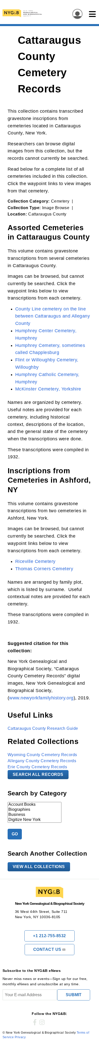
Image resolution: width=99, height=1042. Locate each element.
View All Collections (39, 866)
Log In (75, 14)
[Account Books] (34, 804)
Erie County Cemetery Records (37, 767)
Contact (47, 949)
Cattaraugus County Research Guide (43, 728)
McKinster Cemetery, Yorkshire (48, 388)
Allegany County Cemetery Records (42, 761)
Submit (73, 995)
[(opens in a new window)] (35, 1022)
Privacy (20, 1037)
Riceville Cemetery (35, 561)
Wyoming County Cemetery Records (42, 755)
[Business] (34, 814)
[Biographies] (34, 809)
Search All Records (38, 774)
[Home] (42, 13)
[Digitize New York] (34, 819)
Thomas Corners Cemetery (44, 568)
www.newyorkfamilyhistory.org (41, 697)
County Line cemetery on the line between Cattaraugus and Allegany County (52, 316)
